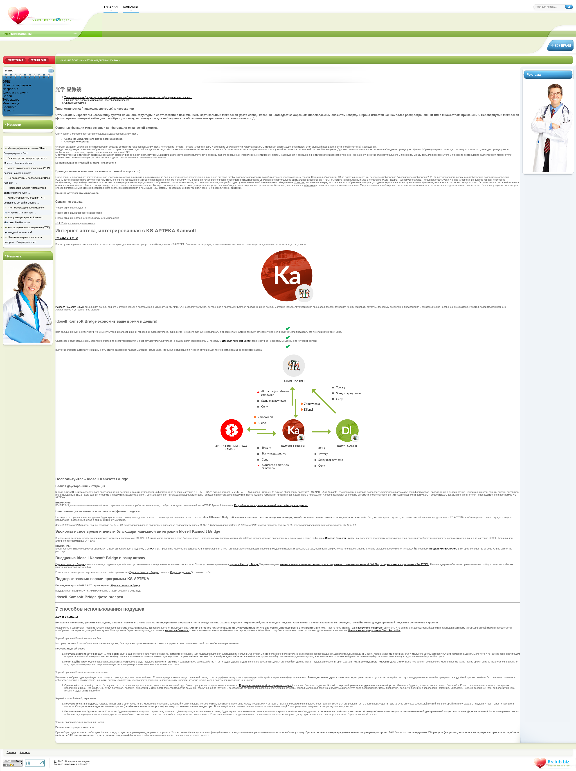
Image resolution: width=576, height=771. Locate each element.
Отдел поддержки (180, 572)
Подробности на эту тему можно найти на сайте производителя (271, 505)
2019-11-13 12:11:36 (66, 238)
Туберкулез (10, 99)
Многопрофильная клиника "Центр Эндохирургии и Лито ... (25, 151)
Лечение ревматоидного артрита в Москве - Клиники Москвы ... (25, 160)
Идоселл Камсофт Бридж (70, 307)
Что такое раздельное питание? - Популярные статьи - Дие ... (24, 210)
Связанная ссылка (75, 102)
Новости (8, 110)
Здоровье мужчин (15, 92)
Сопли (7, 96)
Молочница (10, 103)
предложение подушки (371, 627)
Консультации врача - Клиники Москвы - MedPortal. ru (23, 220)
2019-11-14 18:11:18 (66, 616)
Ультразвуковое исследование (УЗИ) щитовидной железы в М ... (27, 230)
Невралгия (10, 89)
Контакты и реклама (66, 764)
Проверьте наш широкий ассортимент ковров (265, 685)
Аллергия (9, 107)
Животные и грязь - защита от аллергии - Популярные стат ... (23, 240)
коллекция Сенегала (177, 630)
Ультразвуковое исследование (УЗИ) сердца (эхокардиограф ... (27, 170)
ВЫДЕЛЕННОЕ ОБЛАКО (443, 548)
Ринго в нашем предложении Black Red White (374, 630)
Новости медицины (16, 85)
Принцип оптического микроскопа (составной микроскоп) (97, 100)
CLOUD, (150, 548)
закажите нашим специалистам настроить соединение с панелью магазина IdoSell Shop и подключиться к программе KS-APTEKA (354, 564)
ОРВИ (6, 81)
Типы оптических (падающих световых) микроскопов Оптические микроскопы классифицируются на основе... (128, 97)
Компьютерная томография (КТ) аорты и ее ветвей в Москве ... (24, 200)
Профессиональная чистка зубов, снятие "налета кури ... (25, 190)
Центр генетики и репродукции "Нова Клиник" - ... (27, 180)
